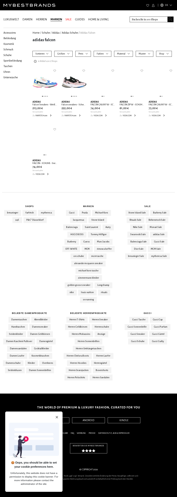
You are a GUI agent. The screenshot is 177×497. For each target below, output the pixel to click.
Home (36, 32)
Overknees (47, 363)
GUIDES (80, 19)
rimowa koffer (104, 249)
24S (17, 220)
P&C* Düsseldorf (35, 220)
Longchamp (103, 285)
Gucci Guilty (158, 341)
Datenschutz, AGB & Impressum (113, 433)
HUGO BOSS (76, 234)
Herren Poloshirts (76, 377)
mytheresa (46, 213)
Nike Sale (138, 227)
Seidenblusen (15, 370)
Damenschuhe (13, 363)
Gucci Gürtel (158, 334)
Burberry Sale (160, 213)
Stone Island (97, 220)
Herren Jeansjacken (78, 370)
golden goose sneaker (79, 285)
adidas (56, 32)
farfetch (29, 213)
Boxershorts (102, 370)
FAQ (72, 433)
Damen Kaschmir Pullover (19, 341)
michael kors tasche (88, 270)
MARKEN (56, 19)
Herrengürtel (100, 363)
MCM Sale (156, 249)
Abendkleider (41, 319)
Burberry (71, 241)
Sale (147, 206)
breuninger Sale (136, 256)
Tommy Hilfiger (99, 234)
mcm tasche (97, 256)
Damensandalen (18, 348)
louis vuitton (87, 292)
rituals (104, 292)
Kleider (31, 363)
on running (88, 299)
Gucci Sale (159, 241)
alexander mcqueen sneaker (88, 263)
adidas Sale (159, 234)
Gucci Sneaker (138, 334)
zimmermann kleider (88, 278)
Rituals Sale (135, 220)
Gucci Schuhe (138, 341)
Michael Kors (101, 213)
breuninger (12, 213)
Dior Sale (138, 249)
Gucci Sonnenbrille (137, 327)
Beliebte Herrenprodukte (88, 313)
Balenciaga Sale (139, 241)
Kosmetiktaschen (40, 356)
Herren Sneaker (100, 319)
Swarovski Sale (138, 234)
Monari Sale (156, 227)
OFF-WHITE (71, 249)
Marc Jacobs (103, 241)
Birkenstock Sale (157, 220)
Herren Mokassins (81, 334)
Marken (88, 206)
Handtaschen (18, 327)
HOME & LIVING (98, 19)
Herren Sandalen (101, 377)
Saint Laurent (91, 227)
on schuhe (78, 256)
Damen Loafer (17, 356)
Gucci (72, 213)
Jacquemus (78, 220)
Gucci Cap (158, 319)
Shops (29, 206)
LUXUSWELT (11, 19)
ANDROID (88, 420)
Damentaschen (19, 319)
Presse (92, 433)
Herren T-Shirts (77, 319)
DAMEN (27, 19)
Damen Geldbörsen (40, 334)
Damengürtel (46, 341)
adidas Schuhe (70, 32)
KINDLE (123, 420)
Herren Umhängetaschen (88, 348)
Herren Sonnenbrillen (88, 341)
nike (72, 292)
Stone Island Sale (137, 213)
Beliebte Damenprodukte (29, 313)
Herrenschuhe (102, 327)
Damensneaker (40, 327)
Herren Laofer (103, 356)
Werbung (81, 433)
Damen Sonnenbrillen (40, 370)
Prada (85, 213)
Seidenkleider (16, 334)
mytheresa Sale (159, 256)
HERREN (41, 19)
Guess (86, 241)
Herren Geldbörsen (77, 327)
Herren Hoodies (78, 363)
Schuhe (46, 32)
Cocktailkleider (41, 348)
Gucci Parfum (160, 327)
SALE (69, 19)
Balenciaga (72, 227)
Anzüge (101, 334)
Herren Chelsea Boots (78, 356)
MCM (87, 249)
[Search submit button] (171, 19)
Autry (108, 227)
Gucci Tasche (139, 319)
